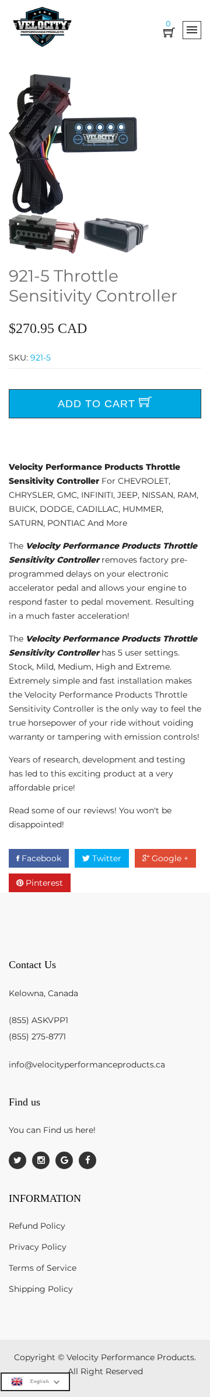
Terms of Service (42, 1268)
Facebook (40, 858)
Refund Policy (37, 1226)
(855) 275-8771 (37, 1036)
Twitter (105, 858)
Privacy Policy (37, 1247)
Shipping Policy (41, 1289)
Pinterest (43, 883)
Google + (168, 858)
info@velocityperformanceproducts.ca (87, 1064)
